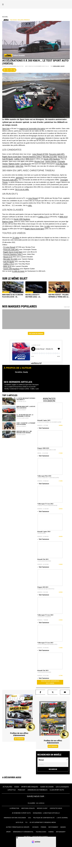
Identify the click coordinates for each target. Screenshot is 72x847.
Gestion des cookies (40, 836)
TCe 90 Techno (41, 533)
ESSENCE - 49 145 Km (42, 564)
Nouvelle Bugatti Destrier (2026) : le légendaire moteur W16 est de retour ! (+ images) (35, 296)
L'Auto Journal (62, 817)
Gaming (51, 832)
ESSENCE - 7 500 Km (42, 620)
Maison (63, 827)
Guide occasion (47, 787)
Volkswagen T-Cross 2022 (45, 503)
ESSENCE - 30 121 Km (42, 675)
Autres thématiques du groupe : (18, 827)
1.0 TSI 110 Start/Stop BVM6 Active (47, 644)
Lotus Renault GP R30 (40, 154)
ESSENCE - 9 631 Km (42, 592)
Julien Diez (19, 166)
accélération (40, 138)
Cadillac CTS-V (19, 159)
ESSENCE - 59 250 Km (42, 647)
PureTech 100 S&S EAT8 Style (45, 589)
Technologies (41, 832)
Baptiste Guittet (14, 164)
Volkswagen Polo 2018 (44, 476)
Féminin (43, 827)
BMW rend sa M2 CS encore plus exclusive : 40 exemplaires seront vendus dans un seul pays (12, 296)
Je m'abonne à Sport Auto (21, 813)
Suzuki (4, 229)
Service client (42, 808)
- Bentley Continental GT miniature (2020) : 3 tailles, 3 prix (21, 389)
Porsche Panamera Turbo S (32, 156)
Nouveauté (29, 292)
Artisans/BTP (60, 832)
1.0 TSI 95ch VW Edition (44, 616)
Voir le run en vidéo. (22, 189)
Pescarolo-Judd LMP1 (56, 154)
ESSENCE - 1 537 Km (42, 425)
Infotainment (53, 827)
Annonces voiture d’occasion (15, 817)
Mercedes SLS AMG (50, 156)
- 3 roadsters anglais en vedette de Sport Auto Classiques (21, 384)
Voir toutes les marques (36, 333)
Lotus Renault (33, 198)
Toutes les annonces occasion (50, 682)
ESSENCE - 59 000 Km (42, 481)
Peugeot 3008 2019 (43, 448)
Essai (16, 787)
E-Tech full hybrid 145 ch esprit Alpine (49, 422)
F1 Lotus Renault (9, 247)
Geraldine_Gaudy (59, 66)
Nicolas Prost (39, 161)
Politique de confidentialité (43, 817)
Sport (8, 832)
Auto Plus (19, 822)
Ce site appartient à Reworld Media (43, 822)
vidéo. (30, 205)
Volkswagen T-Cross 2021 (45, 642)
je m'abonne (19, 739)
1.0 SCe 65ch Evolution (44, 561)
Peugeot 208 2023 (42, 587)
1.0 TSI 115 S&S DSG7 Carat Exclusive (48, 477)
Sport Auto (6, 128)
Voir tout (67, 307)
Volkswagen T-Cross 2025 (45, 615)
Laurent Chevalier (8, 166)
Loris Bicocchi (25, 164)
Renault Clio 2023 (42, 559)
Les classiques (62, 787)
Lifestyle (12, 790)
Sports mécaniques (29, 787)
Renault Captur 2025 (43, 420)
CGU (29, 817)
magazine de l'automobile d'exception (32, 128)
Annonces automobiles (37, 790)
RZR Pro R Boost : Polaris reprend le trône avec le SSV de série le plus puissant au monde (58, 296)
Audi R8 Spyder (7, 159)
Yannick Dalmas (50, 161)
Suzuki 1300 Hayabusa (52, 159)
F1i (26, 822)
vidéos (62, 166)
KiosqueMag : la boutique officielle (46, 813)
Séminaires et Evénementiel (23, 832)
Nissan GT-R (62, 156)
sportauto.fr (20, 177)
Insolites (5, 292)
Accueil (5, 16)
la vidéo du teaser (18, 271)
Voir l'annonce (43, 428)
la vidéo (47, 226)
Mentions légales (28, 808)
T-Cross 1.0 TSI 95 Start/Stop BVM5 (47, 505)
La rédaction (14, 808)
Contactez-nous (56, 808)
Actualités (7, 787)
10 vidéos (15, 237)
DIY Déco (27, 836)
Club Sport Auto (57, 790)
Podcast (21, 790)
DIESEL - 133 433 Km (42, 453)
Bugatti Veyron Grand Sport (11, 156)
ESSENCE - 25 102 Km (42, 508)
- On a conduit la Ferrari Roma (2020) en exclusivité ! (20, 386)
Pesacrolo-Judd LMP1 (11, 249)
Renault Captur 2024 (43, 531)
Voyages (35, 827)
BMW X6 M (30, 159)
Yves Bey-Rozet (61, 164)
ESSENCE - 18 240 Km (42, 536)
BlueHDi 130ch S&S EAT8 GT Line (46, 450)
